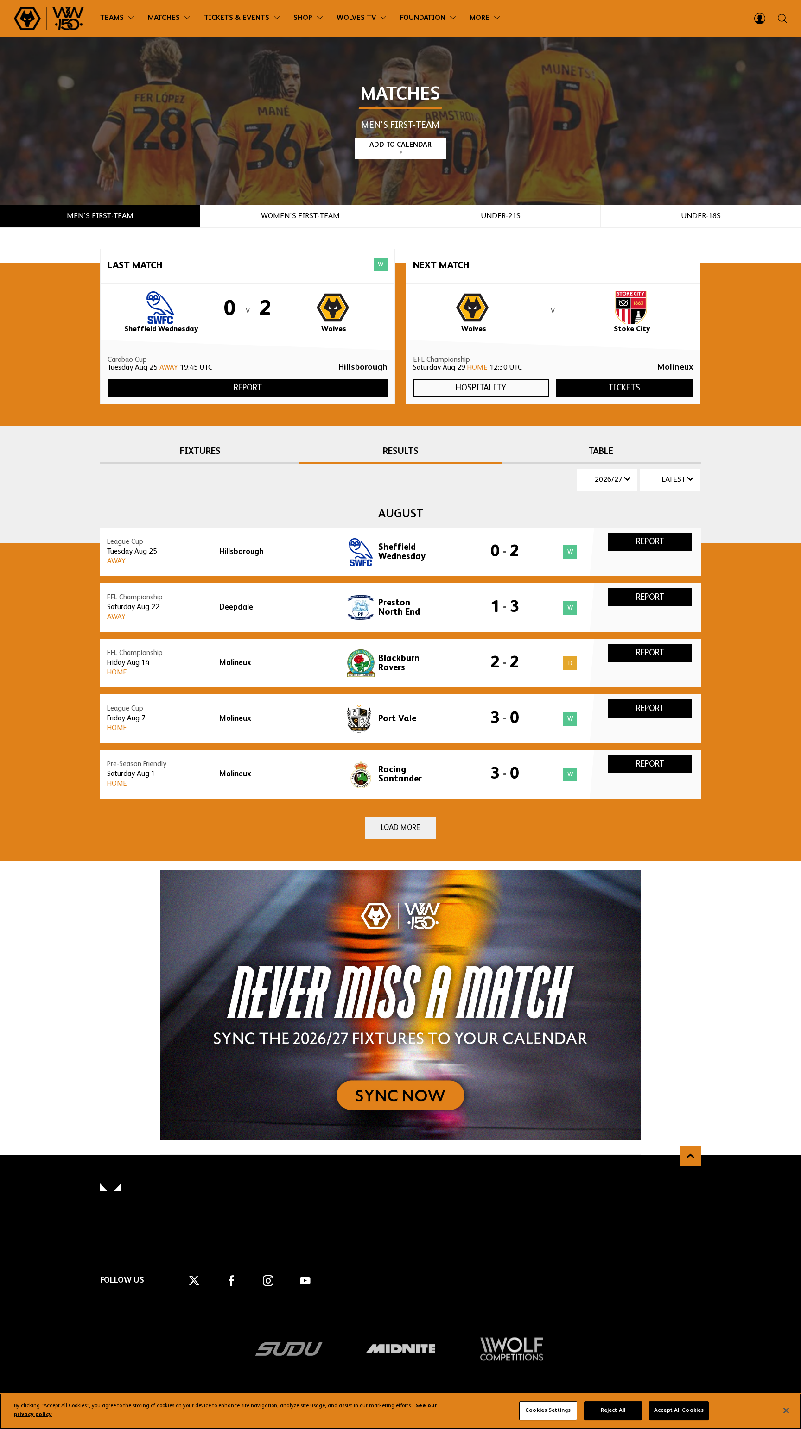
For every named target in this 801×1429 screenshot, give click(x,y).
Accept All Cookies (679, 1410)
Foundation (422, 18)
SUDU (289, 1349)
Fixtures (200, 451)
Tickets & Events (236, 18)
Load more (400, 828)
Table (600, 451)
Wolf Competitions (511, 1349)
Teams (112, 18)
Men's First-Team (100, 216)
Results (401, 451)
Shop (302, 18)
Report (248, 388)
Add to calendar (400, 144)
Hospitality (481, 388)
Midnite (400, 1349)
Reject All (613, 1410)
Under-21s (501, 216)
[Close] (786, 1410)
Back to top (690, 1156)
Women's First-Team (300, 216)
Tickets (624, 388)
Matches (164, 18)
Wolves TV (356, 18)
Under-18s (701, 216)
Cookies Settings (548, 1410)
